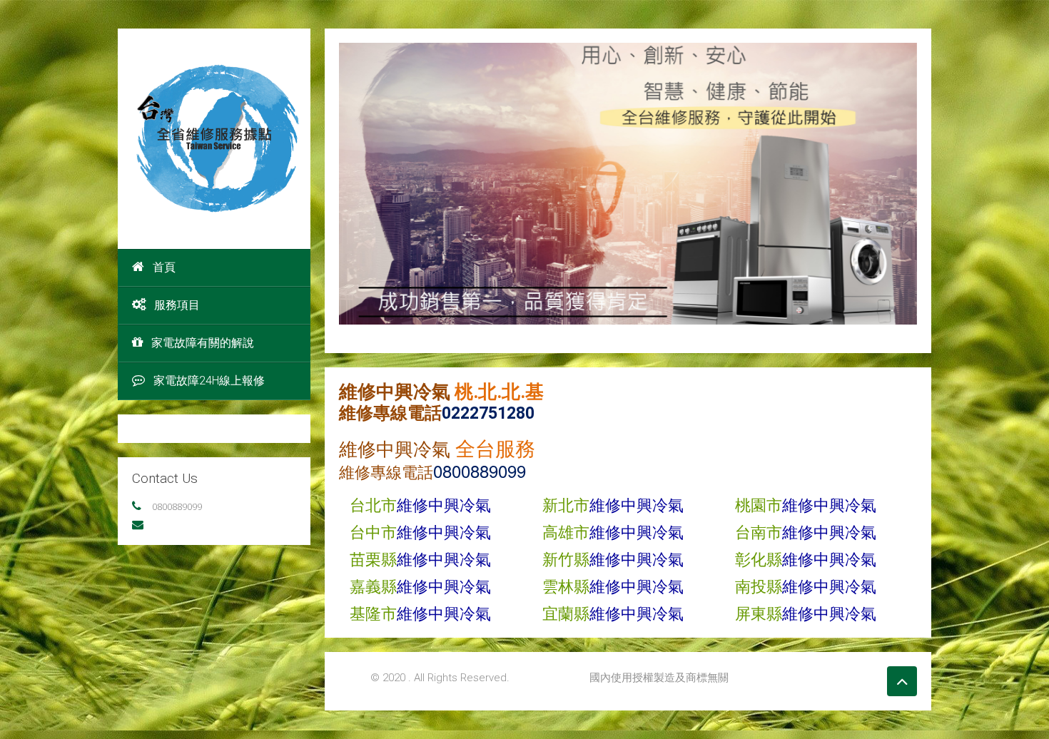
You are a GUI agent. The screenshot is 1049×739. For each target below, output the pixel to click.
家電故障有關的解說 (202, 343)
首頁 (164, 267)
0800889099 (177, 506)
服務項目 (177, 305)
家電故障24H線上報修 (209, 380)
